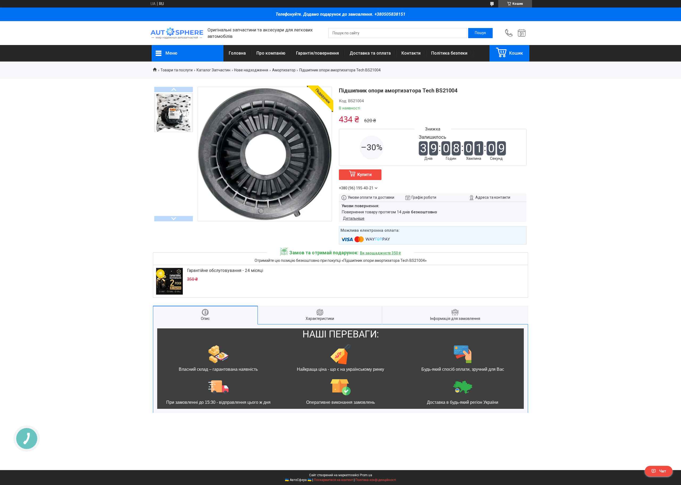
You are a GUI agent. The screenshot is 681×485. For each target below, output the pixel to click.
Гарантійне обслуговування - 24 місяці (225, 270)
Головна (237, 53)
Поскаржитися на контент (333, 480)
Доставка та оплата (370, 53)
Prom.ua (366, 475)
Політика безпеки (449, 53)
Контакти (411, 53)
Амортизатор (284, 70)
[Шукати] (480, 33)
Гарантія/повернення (317, 53)
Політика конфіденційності (375, 480)
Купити (364, 174)
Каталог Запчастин (213, 70)
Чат (662, 471)
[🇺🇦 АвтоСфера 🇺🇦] (177, 33)
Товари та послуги (176, 70)
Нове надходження (251, 70)
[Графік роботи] (521, 33)
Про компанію (270, 53)
